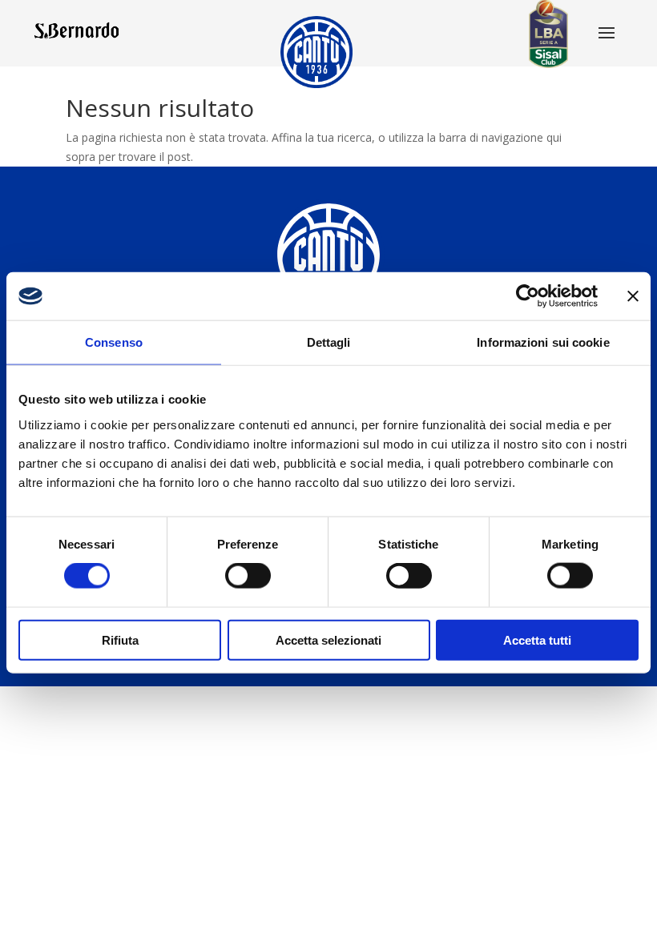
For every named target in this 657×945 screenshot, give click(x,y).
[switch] (248, 576)
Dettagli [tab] (329, 342)
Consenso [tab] (114, 342)
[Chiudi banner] (633, 296)
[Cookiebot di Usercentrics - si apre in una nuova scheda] (527, 296)
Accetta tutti (537, 639)
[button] (606, 34)
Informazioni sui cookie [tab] (543, 342)
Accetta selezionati (328, 639)
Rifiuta (120, 639)
